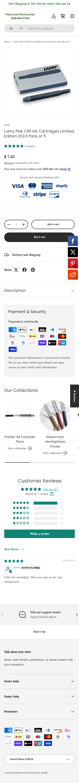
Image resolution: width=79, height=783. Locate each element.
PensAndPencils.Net (20, 772)
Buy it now (39, 236)
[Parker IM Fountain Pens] (19, 415)
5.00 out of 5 (50, 489)
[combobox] (39, 28)
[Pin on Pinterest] (33, 270)
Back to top (39, 631)
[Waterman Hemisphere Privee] (55, 415)
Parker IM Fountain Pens (19, 439)
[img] (13, 561)
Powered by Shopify (39, 772)
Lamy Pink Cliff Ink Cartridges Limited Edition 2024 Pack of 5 (41, 41)
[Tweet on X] (16, 270)
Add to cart (53, 224)
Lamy (7, 124)
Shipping (9, 162)
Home (7, 41)
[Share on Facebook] (24, 270)
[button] (63, 16)
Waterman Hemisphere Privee (55, 441)
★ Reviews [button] (74, 396)
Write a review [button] (39, 534)
